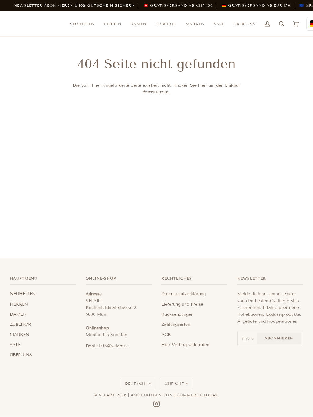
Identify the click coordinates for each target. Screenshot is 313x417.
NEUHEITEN (23, 293)
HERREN (19, 304)
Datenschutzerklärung (183, 293)
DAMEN (18, 314)
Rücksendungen (177, 314)
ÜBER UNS (21, 354)
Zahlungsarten (175, 324)
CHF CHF (174, 383)
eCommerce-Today (196, 395)
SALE (15, 344)
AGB (166, 334)
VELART (107, 395)
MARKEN (19, 334)
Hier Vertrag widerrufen (185, 344)
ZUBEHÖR (20, 324)
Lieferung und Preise (182, 304)
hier (202, 85)
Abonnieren (278, 338)
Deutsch (136, 383)
